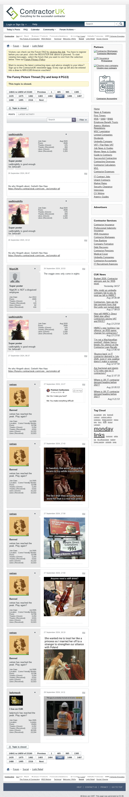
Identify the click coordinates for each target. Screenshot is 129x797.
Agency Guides (101, 196)
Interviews (99, 190)
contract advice (106, 417)
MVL (96, 168)
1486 (69, 96)
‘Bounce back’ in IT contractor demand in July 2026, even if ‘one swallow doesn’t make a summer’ (106, 358)
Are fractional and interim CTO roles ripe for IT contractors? (106, 370)
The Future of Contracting (30, 39)
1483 (40, 96)
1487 (79, 96)
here (49, 67)
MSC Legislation (102, 131)
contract (97, 417)
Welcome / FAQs (69, 39)
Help (34, 24)
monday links (103, 432)
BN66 (110, 119)
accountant (98, 415)
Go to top (117, 787)
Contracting (9, 36)
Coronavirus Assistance (59, 36)
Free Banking (100, 240)
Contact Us (91, 787)
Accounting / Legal (78, 36)
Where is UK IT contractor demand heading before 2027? (106, 382)
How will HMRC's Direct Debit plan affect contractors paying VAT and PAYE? (105, 317)
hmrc (100, 422)
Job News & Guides (103, 148)
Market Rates (100, 183)
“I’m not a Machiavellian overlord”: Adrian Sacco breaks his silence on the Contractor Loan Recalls (106, 343)
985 (67, 92)
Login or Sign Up (15, 24)
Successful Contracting (105, 158)
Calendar (35, 29)
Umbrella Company (103, 141)
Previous (41, 92)
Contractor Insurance (104, 224)
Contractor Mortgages (104, 237)
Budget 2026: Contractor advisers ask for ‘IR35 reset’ (106, 281)
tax (95, 440)
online (116, 436)
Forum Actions (67, 29)
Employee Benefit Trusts (106, 122)
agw (104, 415)
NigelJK (13, 268)
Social (81, 39)
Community (48, 29)
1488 (11, 100)
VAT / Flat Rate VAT (104, 145)
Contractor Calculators (105, 165)
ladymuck (14, 692)
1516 (30, 100)
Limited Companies (103, 135)
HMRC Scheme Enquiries (114, 36)
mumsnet (109, 436)
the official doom (103, 440)
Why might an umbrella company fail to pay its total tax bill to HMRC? (105, 293)
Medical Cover (101, 254)
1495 (21, 100)
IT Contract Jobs (102, 176)
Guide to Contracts (103, 155)
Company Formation (104, 244)
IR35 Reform (46, 39)
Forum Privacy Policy (34, 59)
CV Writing (99, 193)
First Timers (100, 115)
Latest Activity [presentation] (26, 114)
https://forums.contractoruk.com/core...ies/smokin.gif (34, 188)
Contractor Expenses (104, 171)
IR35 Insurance (101, 234)
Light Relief (90, 39)
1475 (21, 96)
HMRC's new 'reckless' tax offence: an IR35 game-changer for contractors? (107, 330)
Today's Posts (13, 29)
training (112, 440)
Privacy (104, 787)
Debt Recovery (101, 247)
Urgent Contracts (102, 180)
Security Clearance (103, 186)
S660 (102, 119)
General (19, 36)
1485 (60, 96)
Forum (16, 46)
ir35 (104, 422)
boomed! (110, 415)
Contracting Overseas (104, 161)
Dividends (98, 138)
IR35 (96, 119)
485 (59, 92)
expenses (97, 420)
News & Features (102, 112)
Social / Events (102, 39)
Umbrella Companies (95, 36)
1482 (30, 96)
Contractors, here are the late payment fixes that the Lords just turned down (107, 304)
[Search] (121, 24)
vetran (13, 384)
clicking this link (57, 52)
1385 (76, 92)
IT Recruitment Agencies (106, 264)
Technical (57, 39)
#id (85, 173)
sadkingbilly (16, 134)
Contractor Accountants (105, 260)
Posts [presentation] (12, 114)
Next (41, 100)
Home (97, 109)
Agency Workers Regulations (102, 126)
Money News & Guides (105, 151)
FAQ (26, 29)
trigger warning (99, 442)
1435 (11, 96)
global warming (107, 420)
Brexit (26, 36)
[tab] (12, 114)
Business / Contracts (40, 36)
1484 (50, 96)
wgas (114, 442)
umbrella (108, 442)
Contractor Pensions (104, 250)
